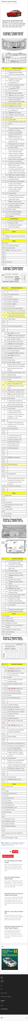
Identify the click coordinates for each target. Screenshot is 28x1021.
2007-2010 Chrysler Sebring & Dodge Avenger (12, 878)
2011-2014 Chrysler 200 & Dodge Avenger (13, 861)
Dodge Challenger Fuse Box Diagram (10, 843)
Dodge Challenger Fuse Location (12, 844)
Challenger (15, 3)
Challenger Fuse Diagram (19, 842)
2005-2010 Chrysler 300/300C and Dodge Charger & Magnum (13, 927)
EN (1, 985)
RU (1, 989)
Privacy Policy (4, 993)
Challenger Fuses (8, 842)
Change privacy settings (6, 996)
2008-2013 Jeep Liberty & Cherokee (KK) (13, 912)
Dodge (11, 3)
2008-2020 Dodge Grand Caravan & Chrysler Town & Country (13, 894)
